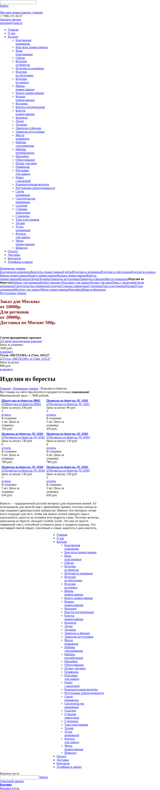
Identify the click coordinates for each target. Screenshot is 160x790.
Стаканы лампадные (23, 210)
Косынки (22, 103)
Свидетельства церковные (25, 200)
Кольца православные (25, 98)
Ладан (20, 121)
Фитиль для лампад (23, 235)
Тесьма (20, 223)
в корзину (6, 351)
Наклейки (22, 156)
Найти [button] (4, 5)
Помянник (23, 166)
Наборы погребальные (25, 151)
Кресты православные (25, 112)
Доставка (14, 254)
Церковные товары (12, 268)
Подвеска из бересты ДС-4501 (67, 400)
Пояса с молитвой (23, 179)
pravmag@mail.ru (11, 23)
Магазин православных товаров (21, 12)
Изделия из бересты (23, 63)
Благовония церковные (23, 42)
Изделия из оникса (22, 80)
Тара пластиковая (27, 219)
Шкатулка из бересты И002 (21, 400)
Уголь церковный (23, 228)
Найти (43, 777)
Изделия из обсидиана (24, 73)
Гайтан (20, 57)
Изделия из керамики (30, 68)
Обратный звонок (12, 781)
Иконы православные (25, 87)
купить (6, 414)
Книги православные (30, 93)
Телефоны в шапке (20, 261)
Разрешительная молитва (32, 184)
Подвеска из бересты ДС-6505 (67, 467)
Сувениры (22, 216)
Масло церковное (22, 136)
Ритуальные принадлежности (35, 188)
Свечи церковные (23, 193)
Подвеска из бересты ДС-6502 (22, 433)
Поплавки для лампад (23, 172)
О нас (11, 33)
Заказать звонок (10, 19)
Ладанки (21, 124)
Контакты (14, 258)
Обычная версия (142, 772)
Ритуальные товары (13, 293)
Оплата (13, 251)
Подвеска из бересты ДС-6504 (22, 467)
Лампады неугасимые (30, 131)
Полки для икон (26, 163)
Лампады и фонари (28, 128)
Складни (21, 205)
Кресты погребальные (30, 107)
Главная (13, 29)
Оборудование (25, 159)
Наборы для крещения (25, 144)
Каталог (13, 36)
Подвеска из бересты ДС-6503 (67, 433)
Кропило (22, 117)
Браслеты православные (32, 47)
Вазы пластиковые (24, 52)
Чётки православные (25, 242)
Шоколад (22, 247)
